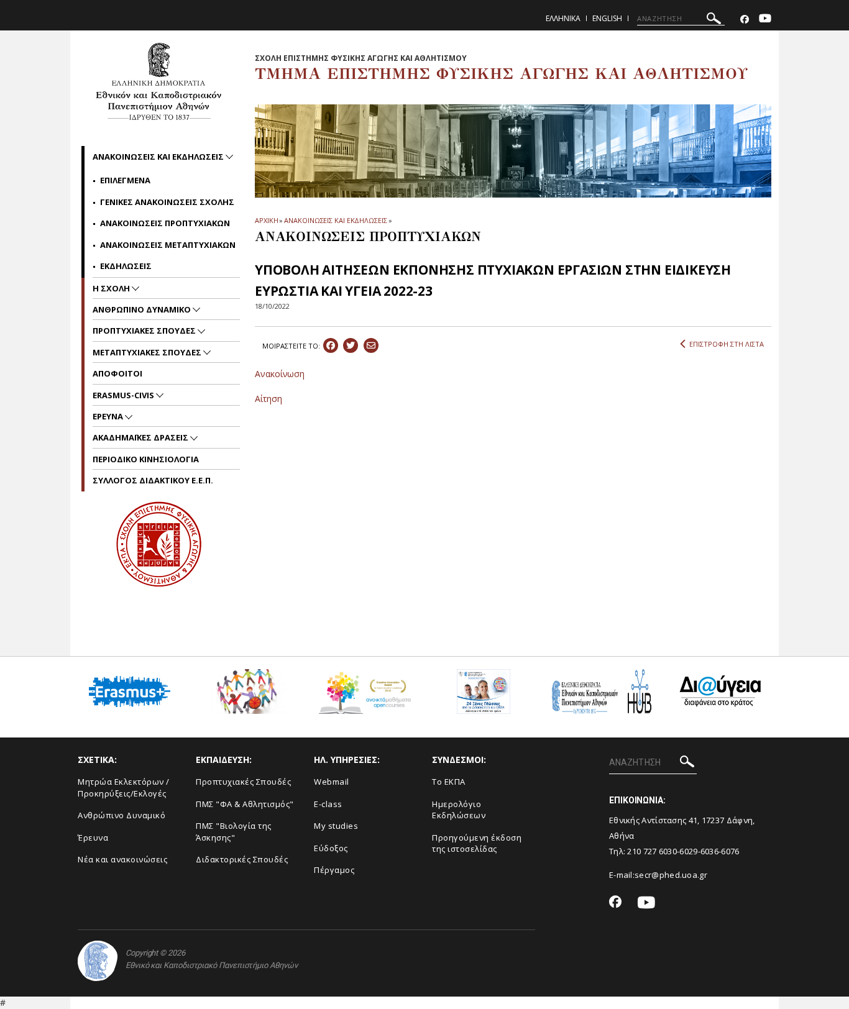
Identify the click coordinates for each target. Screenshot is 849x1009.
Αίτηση (268, 398)
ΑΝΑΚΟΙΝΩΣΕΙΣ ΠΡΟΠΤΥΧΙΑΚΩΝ (165, 223)
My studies (336, 825)
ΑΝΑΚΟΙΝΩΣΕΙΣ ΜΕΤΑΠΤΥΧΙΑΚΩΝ (168, 244)
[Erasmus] (129, 696)
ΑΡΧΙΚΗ (266, 220)
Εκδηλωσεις (126, 266)
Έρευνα (93, 837)
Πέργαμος (334, 869)
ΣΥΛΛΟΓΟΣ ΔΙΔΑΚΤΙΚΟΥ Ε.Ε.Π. (153, 480)
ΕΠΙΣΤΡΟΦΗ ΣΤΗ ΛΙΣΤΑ (726, 344)
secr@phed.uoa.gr (671, 874)
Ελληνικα (563, 18)
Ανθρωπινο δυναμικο (143, 309)
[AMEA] (247, 696)
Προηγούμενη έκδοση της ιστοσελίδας (476, 843)
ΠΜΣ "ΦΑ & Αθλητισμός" (245, 804)
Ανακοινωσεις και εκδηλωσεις (159, 156)
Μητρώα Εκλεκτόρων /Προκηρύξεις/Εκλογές (124, 787)
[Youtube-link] (765, 19)
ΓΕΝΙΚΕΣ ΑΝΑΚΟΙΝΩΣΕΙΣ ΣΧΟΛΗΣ (167, 202)
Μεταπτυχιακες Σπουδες (148, 352)
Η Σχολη (112, 288)
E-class (328, 804)
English (607, 18)
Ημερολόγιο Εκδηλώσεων (458, 809)
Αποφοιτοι (117, 373)
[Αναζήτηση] (714, 20)
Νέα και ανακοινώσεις (122, 859)
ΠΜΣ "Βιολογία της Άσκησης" (234, 831)
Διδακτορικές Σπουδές (242, 859)
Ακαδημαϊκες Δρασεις (141, 437)
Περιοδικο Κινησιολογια (146, 459)
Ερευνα (109, 416)
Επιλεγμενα (125, 180)
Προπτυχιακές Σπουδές (243, 781)
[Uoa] (97, 961)
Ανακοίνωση (280, 374)
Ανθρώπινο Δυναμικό (121, 815)
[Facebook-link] (744, 19)
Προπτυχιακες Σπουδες (145, 330)
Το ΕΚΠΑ (449, 781)
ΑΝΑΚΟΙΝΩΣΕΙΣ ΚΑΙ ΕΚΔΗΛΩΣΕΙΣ (335, 220)
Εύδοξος (331, 848)
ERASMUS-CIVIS (124, 395)
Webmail (331, 781)
